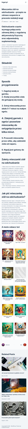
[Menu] (25, 2)
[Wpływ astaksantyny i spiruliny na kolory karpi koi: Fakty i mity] (14, 385)
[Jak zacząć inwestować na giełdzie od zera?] (14, 364)
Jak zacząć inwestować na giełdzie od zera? (13, 373)
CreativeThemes (5, 427)
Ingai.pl (5, 2)
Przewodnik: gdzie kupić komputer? (11, 417)
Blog (17, 21)
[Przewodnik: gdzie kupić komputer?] (14, 409)
